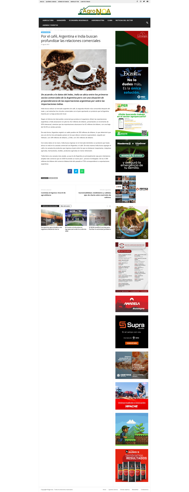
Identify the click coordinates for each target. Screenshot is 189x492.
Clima (110, 20)
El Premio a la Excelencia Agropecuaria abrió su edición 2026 (75, 229)
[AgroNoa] (94, 10)
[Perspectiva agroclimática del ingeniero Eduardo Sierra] (52, 217)
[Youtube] (147, 1)
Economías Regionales (78, 20)
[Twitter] (144, 1)
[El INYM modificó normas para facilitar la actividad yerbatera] (100, 217)
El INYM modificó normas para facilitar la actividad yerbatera (100, 228)
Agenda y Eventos (50, 25)
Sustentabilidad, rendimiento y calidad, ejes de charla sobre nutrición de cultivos (95, 195)
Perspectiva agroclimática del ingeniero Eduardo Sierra (51, 228)
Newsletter (75, 1)
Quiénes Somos (51, 1)
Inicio (42, 1)
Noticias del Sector (124, 20)
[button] (147, 22)
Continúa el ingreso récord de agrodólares (53, 194)
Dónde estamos (63, 1)
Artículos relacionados (50, 206)
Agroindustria (98, 20)
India (55, 178)
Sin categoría (49, 30)
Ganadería (61, 20)
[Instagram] (140, 1)
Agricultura (48, 20)
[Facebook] (137, 1)
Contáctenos (85, 1)
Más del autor (65, 206)
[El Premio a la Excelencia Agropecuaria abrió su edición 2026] (76, 217)
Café (51, 178)
